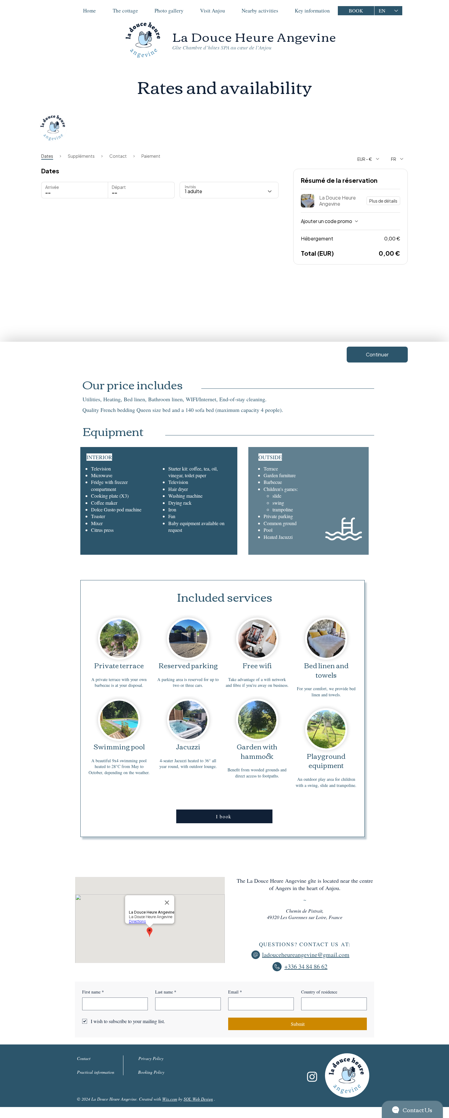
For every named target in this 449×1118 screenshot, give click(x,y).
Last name (165, 992)
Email (235, 992)
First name (93, 992)
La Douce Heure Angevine (254, 36)
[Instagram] (312, 1076)
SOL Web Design (198, 1099)
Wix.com (169, 1099)
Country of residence (319, 992)
